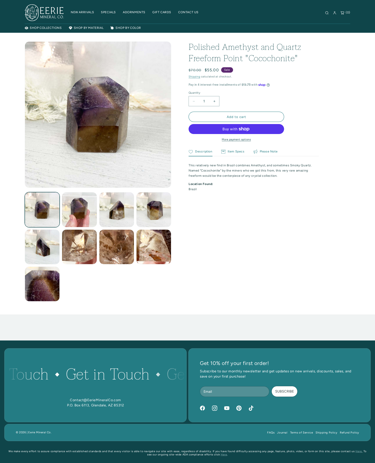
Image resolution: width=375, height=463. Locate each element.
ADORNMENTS (134, 12)
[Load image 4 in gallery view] (153, 209)
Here (224, 454)
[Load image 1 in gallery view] (42, 209)
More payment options (236, 139)
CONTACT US (188, 12)
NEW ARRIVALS (82, 12)
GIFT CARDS (161, 12)
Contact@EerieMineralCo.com (95, 400)
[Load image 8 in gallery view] (153, 246)
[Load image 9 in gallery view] (42, 284)
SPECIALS (108, 12)
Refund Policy (349, 432)
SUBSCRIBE (284, 391)
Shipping (194, 76)
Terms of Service (301, 432)
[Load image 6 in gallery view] (79, 246)
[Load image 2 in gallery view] (79, 209)
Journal (282, 432)
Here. (359, 451)
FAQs (271, 432)
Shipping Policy (326, 432)
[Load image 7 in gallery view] (116, 246)
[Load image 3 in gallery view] (116, 209)
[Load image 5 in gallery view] (42, 246)
